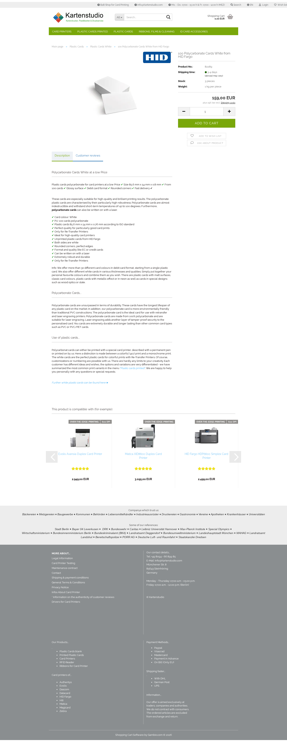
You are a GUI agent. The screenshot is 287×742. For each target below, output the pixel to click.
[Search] (168, 17)
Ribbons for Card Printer (74, 666)
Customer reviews (88, 155)
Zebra (63, 711)
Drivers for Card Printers (66, 601)
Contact (56, 572)
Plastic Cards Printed (92, 31)
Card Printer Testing (63, 563)
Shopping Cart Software (129, 734)
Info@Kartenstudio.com (150, 5)
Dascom (64, 689)
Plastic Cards (123, 31)
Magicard (65, 707)
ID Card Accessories (194, 31)
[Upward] (276, 736)
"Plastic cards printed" (132, 368)
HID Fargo (65, 696)
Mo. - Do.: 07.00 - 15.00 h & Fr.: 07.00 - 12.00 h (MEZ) (198, 5)
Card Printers (61, 31)
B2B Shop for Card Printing (114, 5)
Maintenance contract (65, 568)
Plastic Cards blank (71, 651)
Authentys (66, 682)
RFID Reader (67, 662)
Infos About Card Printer (66, 592)
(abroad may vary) (214, 76)
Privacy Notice (60, 587)
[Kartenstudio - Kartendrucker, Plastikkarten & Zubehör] (80, 17)
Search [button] (237, 5)
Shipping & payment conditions (70, 577)
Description (62, 155)
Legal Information (62, 558)
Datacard (65, 693)
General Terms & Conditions (68, 582)
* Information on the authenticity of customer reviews (83, 597)
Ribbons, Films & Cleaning (156, 31)
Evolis (63, 685)
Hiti (61, 700)
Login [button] (264, 5)
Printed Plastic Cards (72, 655)
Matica (63, 703)
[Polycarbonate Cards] (112, 95)
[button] (250, 5)
